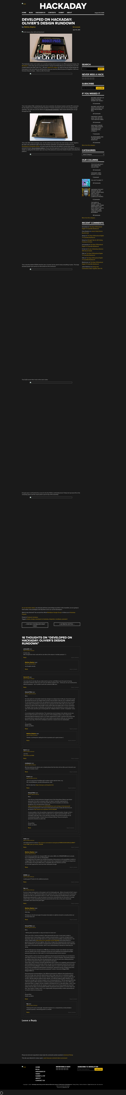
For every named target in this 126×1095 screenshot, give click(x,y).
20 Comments (96, 113)
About (69, 13)
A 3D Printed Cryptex (67, 624)
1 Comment (96, 177)
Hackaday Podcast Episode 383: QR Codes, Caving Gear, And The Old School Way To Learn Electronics (97, 193)
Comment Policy (68, 1055)
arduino (28, 619)
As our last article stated (28, 608)
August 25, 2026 (99, 13)
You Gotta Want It (97, 180)
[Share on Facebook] (22, 29)
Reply (24, 657)
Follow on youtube (88, 78)
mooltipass (58, 619)
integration (52, 619)
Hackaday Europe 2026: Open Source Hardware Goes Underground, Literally (97, 128)
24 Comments (96, 122)
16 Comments (76, 27)
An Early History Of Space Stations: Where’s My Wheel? (97, 99)
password (64, 619)
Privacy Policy (76, 1084)
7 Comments (96, 134)
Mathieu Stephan (30, 27)
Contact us (93, 78)
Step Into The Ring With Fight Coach (35, 625)
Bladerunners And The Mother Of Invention (97, 138)
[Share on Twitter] (24, 29)
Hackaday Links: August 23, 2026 (96, 173)
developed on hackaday (41, 619)
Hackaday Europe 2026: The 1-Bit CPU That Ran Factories (97, 118)
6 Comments (96, 199)
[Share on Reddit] (29, 29)
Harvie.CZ (26, 677)
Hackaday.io (40, 13)
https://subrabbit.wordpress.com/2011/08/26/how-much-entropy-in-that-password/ (49, 806)
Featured (29, 617)
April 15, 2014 (76, 30)
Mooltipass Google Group (54, 612)
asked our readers (53, 67)
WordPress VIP (66, 1087)
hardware (35, 617)
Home (24, 13)
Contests (52, 13)
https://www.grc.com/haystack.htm (45, 785)
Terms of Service (83, 1084)
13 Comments (96, 103)
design (33, 619)
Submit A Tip (40, 1076)
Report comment (75, 657)
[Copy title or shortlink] (31, 29)
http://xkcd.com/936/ (28, 755)
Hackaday (63, 6)
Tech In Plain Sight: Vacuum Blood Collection (97, 166)
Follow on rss (91, 78)
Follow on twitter (86, 78)
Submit (61, 13)
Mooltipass (25, 65)
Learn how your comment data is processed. (55, 1058)
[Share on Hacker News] (27, 29)
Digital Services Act (92, 1084)
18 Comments (96, 215)
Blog (31, 13)
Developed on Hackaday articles (31, 146)
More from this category (88, 145)
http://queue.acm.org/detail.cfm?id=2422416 (45, 809)
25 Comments (96, 170)
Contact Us (40, 1080)
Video (38, 1074)
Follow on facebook (83, 78)
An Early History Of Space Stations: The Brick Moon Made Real (97, 109)
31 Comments (96, 142)
